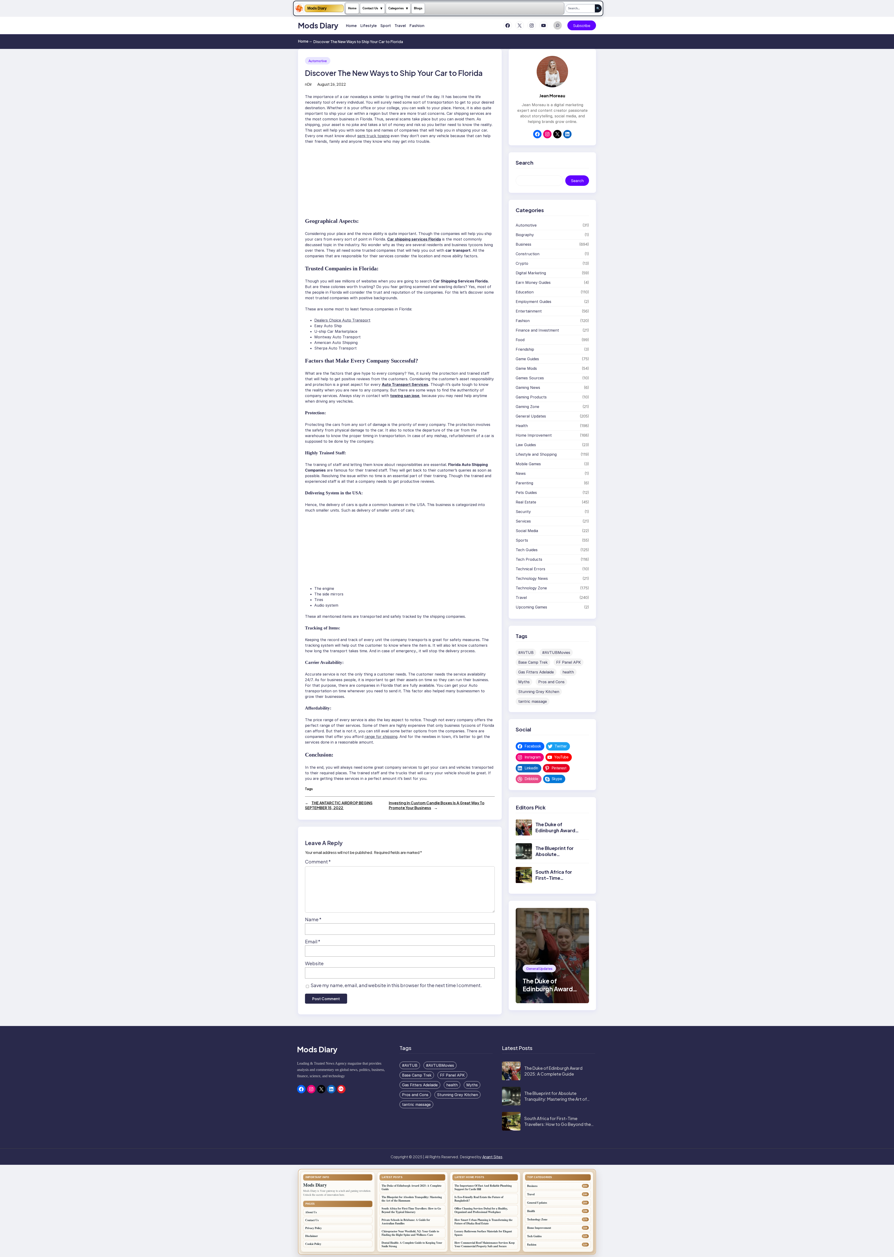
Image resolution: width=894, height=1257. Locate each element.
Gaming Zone (527, 406)
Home (352, 8)
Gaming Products (531, 397)
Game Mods (526, 368)
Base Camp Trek (533, 662)
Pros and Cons (551, 681)
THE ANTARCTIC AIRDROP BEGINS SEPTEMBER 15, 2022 (338, 805)
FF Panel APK (568, 662)
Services (523, 521)
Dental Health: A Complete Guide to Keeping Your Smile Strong (412, 1244)
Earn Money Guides (533, 282)
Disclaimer (311, 1236)
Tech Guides (527, 549)
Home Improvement (534, 435)
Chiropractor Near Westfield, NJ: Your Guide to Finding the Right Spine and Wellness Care (410, 1233)
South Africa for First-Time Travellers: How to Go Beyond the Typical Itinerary (557, 1124)
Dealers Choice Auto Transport (342, 320)
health (568, 672)
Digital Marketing (531, 273)
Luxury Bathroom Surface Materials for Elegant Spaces (483, 1233)
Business (523, 244)
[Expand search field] (557, 25)
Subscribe (581, 25)
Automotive (317, 61)
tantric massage (532, 701)
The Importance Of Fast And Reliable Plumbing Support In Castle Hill (483, 1187)
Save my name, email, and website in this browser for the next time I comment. (396, 985)
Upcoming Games (531, 607)
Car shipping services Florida (414, 239)
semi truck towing (373, 135)
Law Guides (526, 444)
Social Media (527, 530)
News (521, 473)
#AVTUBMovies (556, 652)
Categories (396, 8)
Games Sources (530, 378)
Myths (524, 681)
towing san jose (404, 395)
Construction (527, 253)
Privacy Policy (313, 1228)
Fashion (523, 320)
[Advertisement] (402, 178)
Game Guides (527, 359)
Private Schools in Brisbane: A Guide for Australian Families (406, 1221)
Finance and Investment (537, 330)
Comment (318, 861)
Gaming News (528, 387)
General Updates (531, 416)
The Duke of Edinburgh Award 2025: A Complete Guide (556, 834)
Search (577, 180)
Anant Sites (492, 1156)
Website (314, 963)
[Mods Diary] (299, 8)
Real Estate (526, 502)
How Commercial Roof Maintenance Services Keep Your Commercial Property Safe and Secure (484, 1244)
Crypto (522, 263)
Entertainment (529, 311)
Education (525, 292)
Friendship (525, 349)
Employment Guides (533, 301)
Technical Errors (530, 569)
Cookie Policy (313, 1244)
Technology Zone (531, 588)
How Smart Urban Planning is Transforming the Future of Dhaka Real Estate (483, 1221)
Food (520, 339)
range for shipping (381, 736)
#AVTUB (526, 652)
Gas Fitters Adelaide (536, 672)
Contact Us (370, 8)
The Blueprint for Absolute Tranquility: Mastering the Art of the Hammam (555, 1099)
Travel (521, 597)
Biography (525, 234)
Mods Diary (317, 8)
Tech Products (529, 559)
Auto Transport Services (405, 384)
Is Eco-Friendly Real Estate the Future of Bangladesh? (478, 1199)
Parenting (524, 483)
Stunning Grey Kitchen (538, 691)
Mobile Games (528, 464)
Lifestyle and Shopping (536, 454)
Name (313, 919)
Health (522, 425)
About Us (311, 1212)
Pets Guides (526, 492)
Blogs (418, 8)
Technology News (532, 578)
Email (312, 941)
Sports (522, 540)
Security (523, 511)
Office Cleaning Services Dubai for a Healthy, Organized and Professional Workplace (481, 1210)
